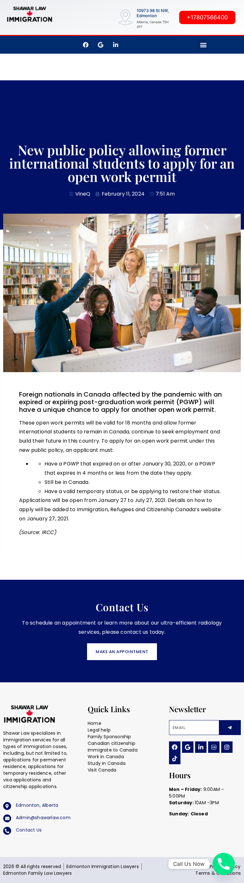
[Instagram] (227, 747)
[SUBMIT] (230, 727)
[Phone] (224, 864)
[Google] (187, 747)
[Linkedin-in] (201, 747)
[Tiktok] (174, 758)
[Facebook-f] (86, 44)
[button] (203, 45)
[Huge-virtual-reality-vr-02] (214, 747)
